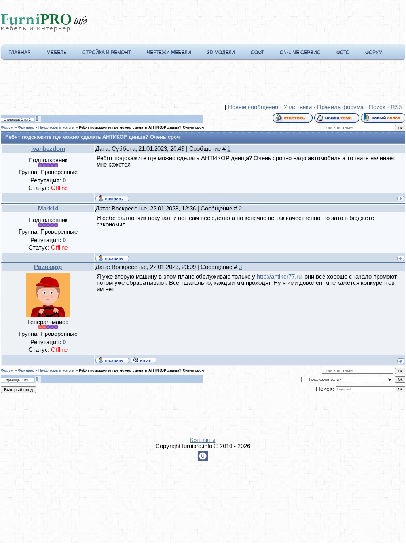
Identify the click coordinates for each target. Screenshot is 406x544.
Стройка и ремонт (106, 52)
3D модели (221, 52)
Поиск (377, 107)
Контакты (203, 440)
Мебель (56, 52)
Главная (20, 52)
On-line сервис (300, 52)
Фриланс (26, 127)
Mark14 (48, 208)
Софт (257, 52)
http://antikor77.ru (279, 276)
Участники (297, 107)
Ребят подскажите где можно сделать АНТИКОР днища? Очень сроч (141, 127)
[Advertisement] (203, 83)
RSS (397, 107)
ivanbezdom (48, 149)
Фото (342, 52)
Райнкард (48, 267)
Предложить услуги (56, 127)
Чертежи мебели (169, 52)
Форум (374, 52)
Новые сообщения (253, 107)
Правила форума (340, 107)
